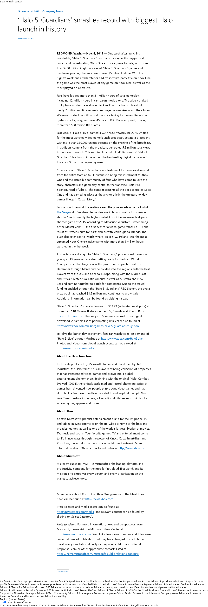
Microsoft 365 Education (48, 587)
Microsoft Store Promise (120, 584)
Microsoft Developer (178, 590)
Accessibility (44, 596)
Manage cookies (77, 605)
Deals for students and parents (151, 587)
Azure (163, 590)
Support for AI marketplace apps (18, 593)
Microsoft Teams (107, 590)
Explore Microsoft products (157, 581)
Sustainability (58, 596)
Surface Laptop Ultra (42, 581)
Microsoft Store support (41, 584)
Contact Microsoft (49, 605)
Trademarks (108, 605)
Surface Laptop (22, 581)
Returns (60, 584)
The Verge (63, 212)
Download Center (18, 584)
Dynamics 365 (43, 590)
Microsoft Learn (199, 590)
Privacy (64, 605)
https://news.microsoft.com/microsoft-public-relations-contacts (98, 553)
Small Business (150, 590)
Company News (53, 11)
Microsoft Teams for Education (17, 587)
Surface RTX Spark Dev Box (70, 581)
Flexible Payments (144, 584)
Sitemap (33, 605)
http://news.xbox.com (99, 499)
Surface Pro (6, 581)
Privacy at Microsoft (190, 593)
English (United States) (12, 599)
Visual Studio (124, 593)
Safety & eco (123, 605)
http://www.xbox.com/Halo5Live (122, 338)
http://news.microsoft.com (74, 534)
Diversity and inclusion (23, 596)
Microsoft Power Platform (83, 590)
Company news (169, 593)
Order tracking (73, 584)
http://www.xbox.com (132, 448)
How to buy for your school (78, 587)
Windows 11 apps (183, 581)
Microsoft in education (167, 584)
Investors (5, 596)
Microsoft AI (7, 590)
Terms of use (94, 605)
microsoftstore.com (69, 316)
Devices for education (193, 584)
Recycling (136, 605)
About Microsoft (151, 593)
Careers (137, 593)
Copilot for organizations (100, 581)
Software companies (105, 593)
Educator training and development (114, 587)
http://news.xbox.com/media (75, 348)
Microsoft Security (24, 590)
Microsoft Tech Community (52, 593)
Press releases (63, 572)
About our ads (150, 605)
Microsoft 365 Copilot (129, 590)
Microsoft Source (26, 38)
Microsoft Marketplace (80, 593)
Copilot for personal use (127, 581)
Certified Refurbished (94, 584)
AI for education (178, 587)
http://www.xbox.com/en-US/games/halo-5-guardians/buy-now (98, 326)
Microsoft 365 (60, 590)
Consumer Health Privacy (14, 605)
